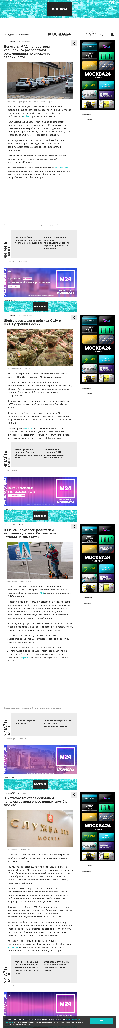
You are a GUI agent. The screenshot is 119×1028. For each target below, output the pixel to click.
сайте (26, 116)
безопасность (22, 261)
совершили (24, 657)
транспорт (11, 261)
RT (64, 377)
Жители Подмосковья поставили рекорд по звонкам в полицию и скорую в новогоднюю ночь (27, 967)
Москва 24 (59, 34)
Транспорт (26, 41)
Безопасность (27, 316)
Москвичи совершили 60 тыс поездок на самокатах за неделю (57, 723)
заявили (28, 428)
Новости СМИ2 (9, 300)
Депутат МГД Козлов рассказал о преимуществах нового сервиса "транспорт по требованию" (56, 243)
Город (24, 793)
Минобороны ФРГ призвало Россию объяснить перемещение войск (28, 453)
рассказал (12, 947)
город (9, 986)
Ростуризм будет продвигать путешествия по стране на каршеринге (28, 240)
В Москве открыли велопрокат (25, 722)
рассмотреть (61, 167)
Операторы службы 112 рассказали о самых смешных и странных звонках (56, 966)
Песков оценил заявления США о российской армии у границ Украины (55, 453)
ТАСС (41, 593)
